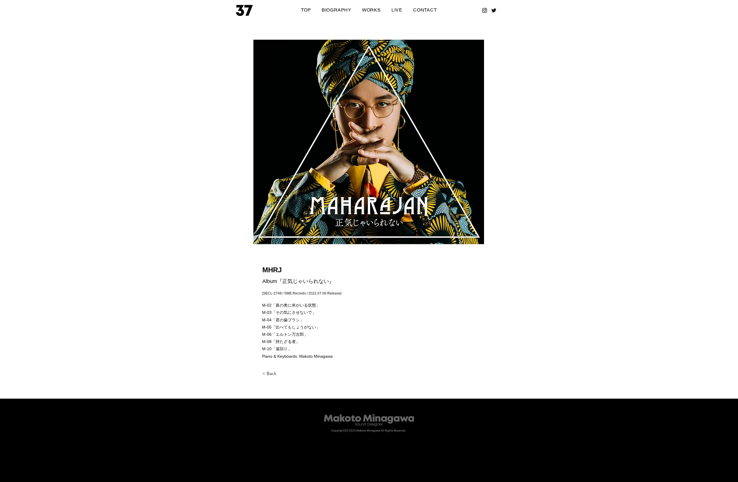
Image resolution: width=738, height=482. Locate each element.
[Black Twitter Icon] (494, 10)
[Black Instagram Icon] (484, 10)
